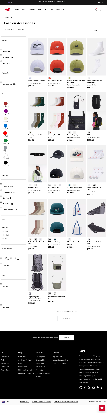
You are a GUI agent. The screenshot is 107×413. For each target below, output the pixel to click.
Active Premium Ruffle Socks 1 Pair (94, 81)
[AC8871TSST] (35, 185)
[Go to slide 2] (54, 4)
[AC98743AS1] (30, 239)
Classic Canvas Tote (74, 242)
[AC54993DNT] (69, 132)
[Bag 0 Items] (100, 9)
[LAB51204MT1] (89, 239)
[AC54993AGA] (74, 132)
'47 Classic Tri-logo (54, 242)
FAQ (2, 360)
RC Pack (90, 135)
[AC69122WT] (89, 185)
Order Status (22, 367)
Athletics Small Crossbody (56, 296)
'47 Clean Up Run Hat (55, 81)
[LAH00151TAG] (55, 185)
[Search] (91, 9)
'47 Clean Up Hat (53, 187)
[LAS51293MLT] (30, 132)
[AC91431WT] (89, 78)
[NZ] (9, 2)
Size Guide (5, 363)
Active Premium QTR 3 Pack (94, 188)
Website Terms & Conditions (41, 402)
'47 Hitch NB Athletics (74, 187)
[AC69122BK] (94, 185)
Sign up (66, 338)
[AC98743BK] (35, 239)
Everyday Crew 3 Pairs (35, 135)
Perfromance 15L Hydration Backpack (34, 297)
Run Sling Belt (33, 187)
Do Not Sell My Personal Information (66, 402)
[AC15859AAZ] (69, 185)
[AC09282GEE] (69, 78)
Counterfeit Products (60, 363)
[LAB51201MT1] (30, 293)
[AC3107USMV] (30, 78)
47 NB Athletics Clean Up (36, 81)
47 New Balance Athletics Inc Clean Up (76, 81)
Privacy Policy (24, 402)
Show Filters (20, 30)
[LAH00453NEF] (50, 78)
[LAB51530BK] (50, 293)
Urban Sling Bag (72, 135)
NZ (8, 402)
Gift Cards (21, 357)
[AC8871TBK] (30, 185)
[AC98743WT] (40, 239)
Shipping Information (26, 370)
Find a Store (5, 370)
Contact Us (5, 357)
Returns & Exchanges (26, 373)
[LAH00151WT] (60, 185)
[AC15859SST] (74, 185)
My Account (57, 357)
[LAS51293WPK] (50, 132)
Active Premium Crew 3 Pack (36, 243)
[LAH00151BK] (50, 185)
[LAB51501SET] (69, 239)
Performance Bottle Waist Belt (95, 243)
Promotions (5, 367)
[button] (95, 9)
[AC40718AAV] (55, 239)
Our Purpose (40, 357)
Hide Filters (10, 30)
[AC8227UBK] (89, 132)
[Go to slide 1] (53, 4)
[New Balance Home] (8, 9)
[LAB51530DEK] (55, 293)
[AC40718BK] (50, 239)
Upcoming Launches (60, 360)
